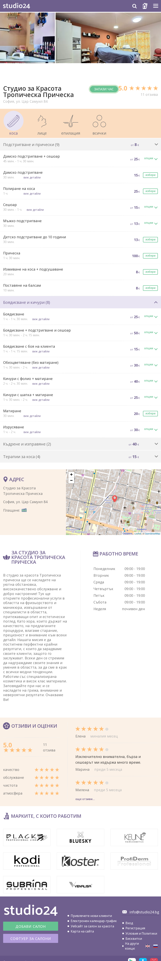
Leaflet (137, 533)
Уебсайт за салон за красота (92, 926)
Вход (129, 923)
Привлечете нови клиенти (91, 916)
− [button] (71, 480)
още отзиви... (85, 799)
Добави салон (31, 926)
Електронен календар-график (94, 921)
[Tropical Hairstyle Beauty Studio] (147, 946)
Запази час (104, 89)
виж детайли (32, 177)
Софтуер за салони (30, 938)
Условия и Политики (141, 933)
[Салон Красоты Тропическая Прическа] (155, 946)
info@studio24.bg (144, 912)
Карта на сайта (82, 931)
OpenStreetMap (152, 533)
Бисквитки (133, 938)
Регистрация (135, 928)
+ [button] (71, 474)
